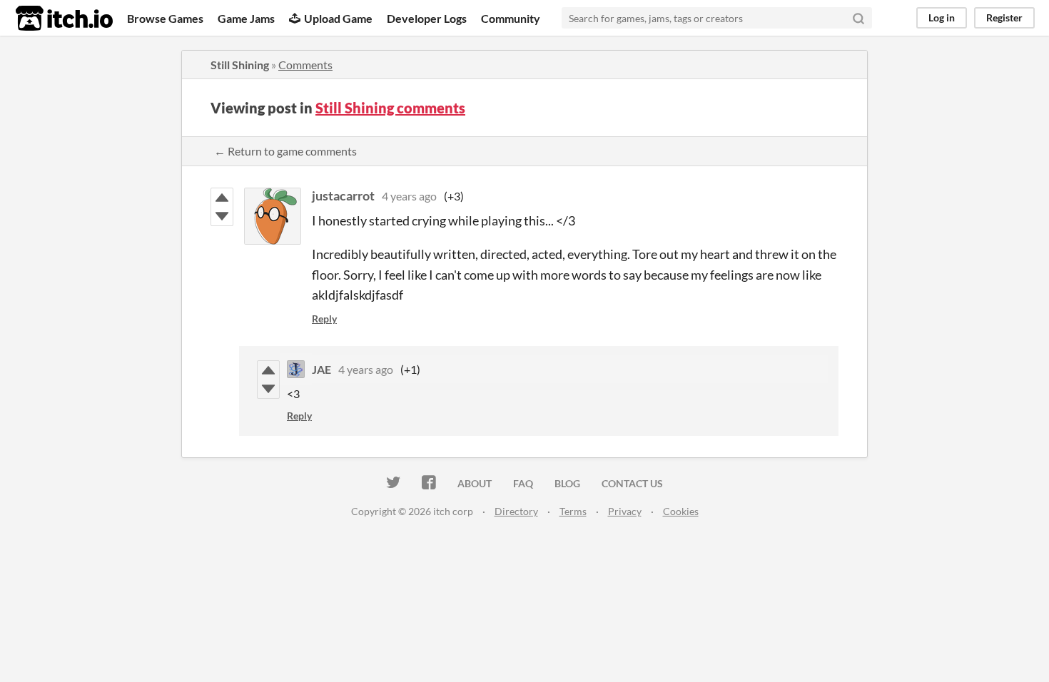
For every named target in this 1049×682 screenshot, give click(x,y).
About (474, 483)
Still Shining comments (390, 107)
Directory (516, 511)
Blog (567, 483)
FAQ (523, 483)
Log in (941, 17)
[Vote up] (222, 197)
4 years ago (409, 196)
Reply (324, 318)
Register (1004, 17)
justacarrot (343, 195)
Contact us (632, 483)
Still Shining (240, 64)
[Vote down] (222, 216)
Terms (573, 511)
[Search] (858, 18)
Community (510, 18)
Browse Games (165, 18)
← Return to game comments (285, 151)
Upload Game (338, 18)
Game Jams (246, 18)
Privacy (625, 511)
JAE (321, 369)
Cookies (681, 511)
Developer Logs (427, 18)
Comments (305, 64)
